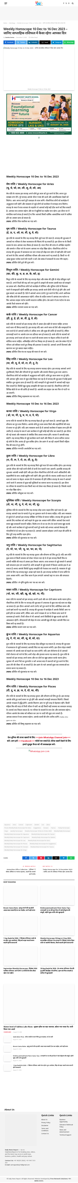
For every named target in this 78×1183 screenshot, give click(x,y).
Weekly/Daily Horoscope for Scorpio (16, 847)
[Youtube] (14, 1170)
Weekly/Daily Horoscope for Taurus (42, 847)
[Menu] (5, 3)
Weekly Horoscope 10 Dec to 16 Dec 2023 (38, 831)
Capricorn (29, 825)
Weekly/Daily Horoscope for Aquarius (16, 834)
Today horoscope (64, 828)
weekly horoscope (16, 831)
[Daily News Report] (39, 3)
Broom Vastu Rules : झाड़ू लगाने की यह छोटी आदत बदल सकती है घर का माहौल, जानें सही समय (19, 909)
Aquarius (7, 825)
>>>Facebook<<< (26, 740)
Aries (14, 825)
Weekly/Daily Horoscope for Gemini (43, 837)
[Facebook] (7, 1170)
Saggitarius (37, 828)
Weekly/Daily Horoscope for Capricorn (16, 837)
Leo (43, 825)
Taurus (53, 828)
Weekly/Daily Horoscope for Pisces (15, 844)
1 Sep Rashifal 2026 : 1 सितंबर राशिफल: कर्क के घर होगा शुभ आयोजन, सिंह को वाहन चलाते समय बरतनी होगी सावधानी (19, 940)
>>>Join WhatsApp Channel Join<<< (53, 737)
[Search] (72, 3)
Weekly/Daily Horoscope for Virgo (15, 850)
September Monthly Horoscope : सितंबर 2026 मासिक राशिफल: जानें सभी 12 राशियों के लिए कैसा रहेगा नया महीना (20, 970)
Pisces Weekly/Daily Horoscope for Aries (17, 828)
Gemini (37, 825)
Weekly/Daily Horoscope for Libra (39, 840)
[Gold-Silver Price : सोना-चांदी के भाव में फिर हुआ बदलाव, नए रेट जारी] (7, 1039)
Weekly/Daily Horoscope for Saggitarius (43, 844)
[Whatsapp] (21, 1170)
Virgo (6, 831)
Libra (48, 825)
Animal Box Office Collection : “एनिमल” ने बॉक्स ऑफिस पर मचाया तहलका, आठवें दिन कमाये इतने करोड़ (20, 871)
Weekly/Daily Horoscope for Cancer (43, 834)
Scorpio (45, 828)
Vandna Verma (9, 37)
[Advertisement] (39, 13)
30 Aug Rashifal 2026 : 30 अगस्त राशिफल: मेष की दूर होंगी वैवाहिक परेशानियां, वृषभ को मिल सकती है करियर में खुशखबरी (57, 970)
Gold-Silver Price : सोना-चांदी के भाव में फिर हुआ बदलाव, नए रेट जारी (33, 1037)
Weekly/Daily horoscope (62, 831)
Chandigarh (7, 1032)
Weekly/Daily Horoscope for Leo (14, 840)
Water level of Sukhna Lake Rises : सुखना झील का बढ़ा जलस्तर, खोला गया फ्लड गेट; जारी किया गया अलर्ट (38, 1027)
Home (5, 23)
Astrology (12, 23)
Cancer (21, 825)
